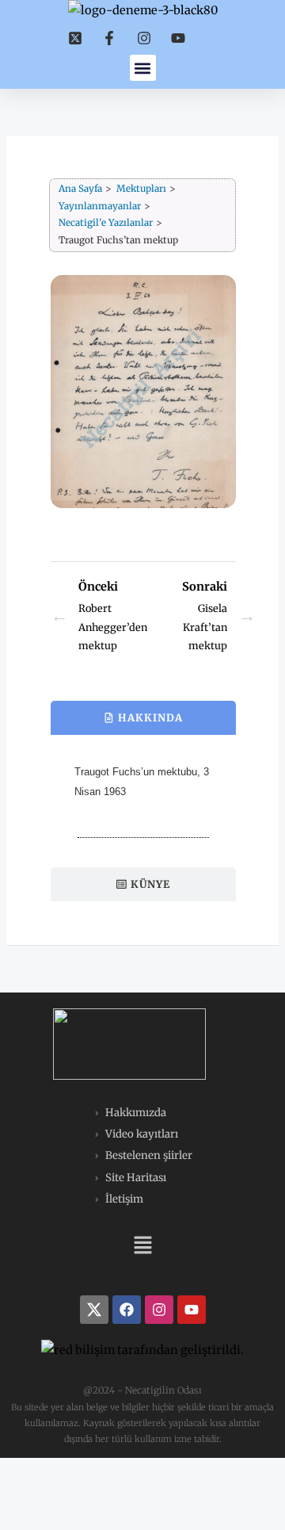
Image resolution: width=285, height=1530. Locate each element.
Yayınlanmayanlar (100, 206)
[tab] (144, 718)
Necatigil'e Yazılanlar (106, 222)
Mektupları (141, 188)
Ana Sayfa (80, 188)
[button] (143, 68)
